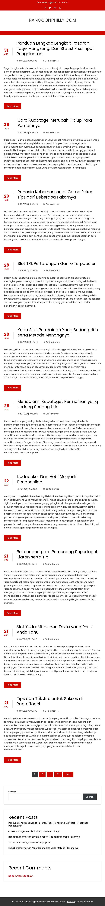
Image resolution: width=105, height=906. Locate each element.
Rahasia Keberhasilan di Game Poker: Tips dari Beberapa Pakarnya (55, 194)
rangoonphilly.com (52, 20)
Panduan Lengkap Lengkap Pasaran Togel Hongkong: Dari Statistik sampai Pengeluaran (55, 48)
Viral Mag (71, 901)
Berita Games (52, 60)
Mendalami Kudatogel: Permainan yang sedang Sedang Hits (58, 404)
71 (58, 774)
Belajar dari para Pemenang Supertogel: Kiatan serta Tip (57, 554)
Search (12, 791)
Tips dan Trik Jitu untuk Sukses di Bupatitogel (50, 701)
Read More (12, 106)
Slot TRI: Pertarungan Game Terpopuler (57, 263)
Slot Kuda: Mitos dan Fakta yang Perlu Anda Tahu (54, 629)
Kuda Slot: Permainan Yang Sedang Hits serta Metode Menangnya (58, 332)
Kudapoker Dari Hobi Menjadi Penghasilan (46, 479)
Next (68, 774)
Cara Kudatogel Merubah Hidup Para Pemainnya (55, 122)
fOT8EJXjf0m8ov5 (28, 60)
